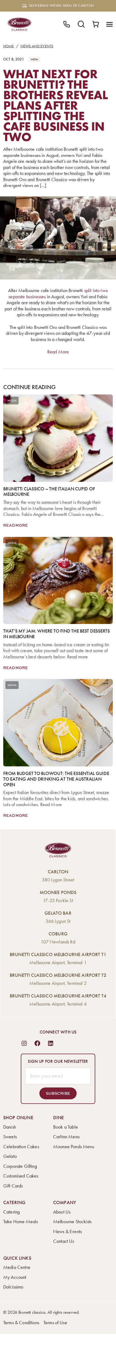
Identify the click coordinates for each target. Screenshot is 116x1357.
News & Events (67, 1231)
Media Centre (16, 1267)
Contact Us (63, 1241)
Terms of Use (55, 1323)
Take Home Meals (20, 1222)
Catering (11, 1212)
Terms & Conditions (21, 1323)
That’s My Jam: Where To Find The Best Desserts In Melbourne (56, 633)
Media (34, 59)
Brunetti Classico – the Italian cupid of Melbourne (49, 491)
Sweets (10, 1137)
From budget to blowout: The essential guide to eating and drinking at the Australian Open (56, 779)
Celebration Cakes (21, 1147)
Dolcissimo (13, 1287)
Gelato (10, 1156)
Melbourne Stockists (72, 1222)
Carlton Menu (66, 1137)
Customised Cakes (20, 1176)
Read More (58, 352)
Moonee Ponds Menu (73, 1147)
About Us (61, 1212)
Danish (9, 1127)
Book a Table (65, 1127)
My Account (14, 1277)
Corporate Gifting (20, 1166)
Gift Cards (13, 1186)
